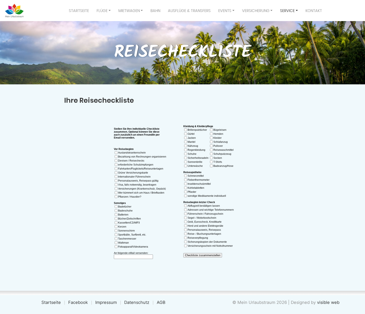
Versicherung (256, 10)
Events (224, 10)
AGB (161, 302)
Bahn (155, 10)
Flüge (102, 10)
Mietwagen (129, 10)
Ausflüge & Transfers (189, 10)
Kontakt (313, 10)
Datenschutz (136, 302)
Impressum (106, 302)
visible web (328, 302)
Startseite (79, 10)
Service (287, 10)
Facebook (78, 302)
